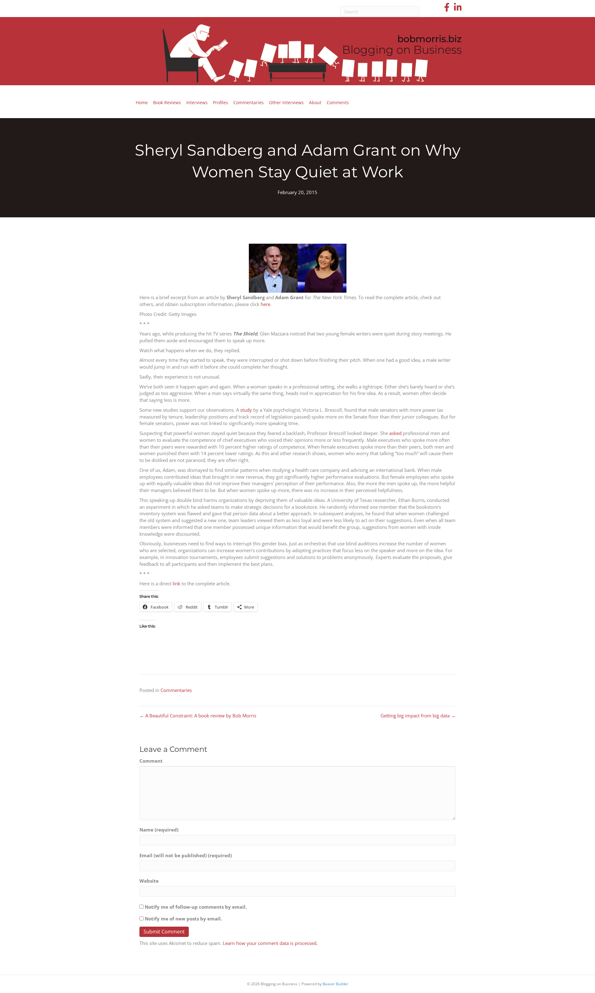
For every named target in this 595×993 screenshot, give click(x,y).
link (176, 583)
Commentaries (248, 102)
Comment (151, 761)
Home (142, 102)
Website (149, 881)
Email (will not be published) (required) (185, 855)
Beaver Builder (335, 983)
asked (395, 433)
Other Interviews (286, 102)
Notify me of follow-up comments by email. (196, 907)
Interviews (197, 102)
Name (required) (158, 830)
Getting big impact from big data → (418, 715)
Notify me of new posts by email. (183, 918)
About (315, 102)
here (265, 304)
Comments (338, 102)
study (246, 410)
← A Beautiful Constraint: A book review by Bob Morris (197, 715)
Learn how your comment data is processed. (270, 943)
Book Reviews (167, 102)
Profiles (220, 102)
